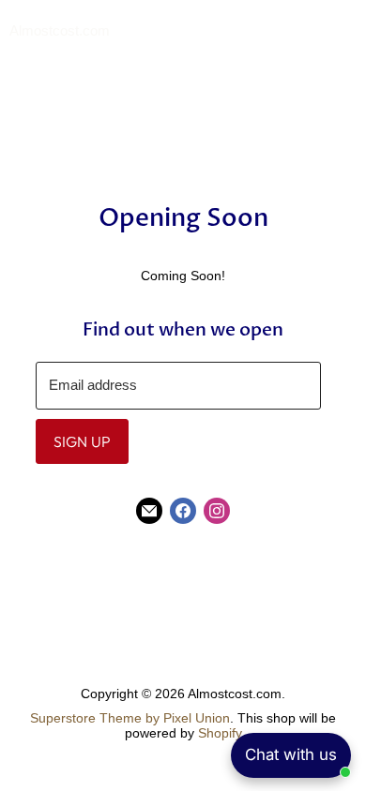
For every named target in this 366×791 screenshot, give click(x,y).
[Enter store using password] (347, 32)
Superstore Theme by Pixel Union (130, 717)
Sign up (82, 441)
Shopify (220, 732)
